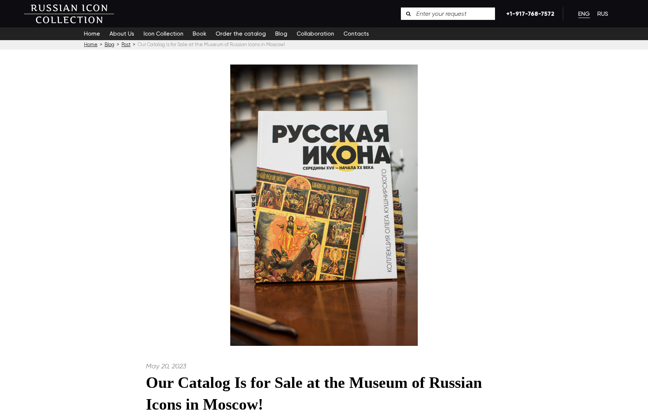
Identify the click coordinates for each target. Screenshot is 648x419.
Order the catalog (241, 33)
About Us (122, 33)
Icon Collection (163, 33)
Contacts (356, 33)
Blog (281, 33)
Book (199, 33)
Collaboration (315, 33)
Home (92, 33)
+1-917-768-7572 (529, 13)
